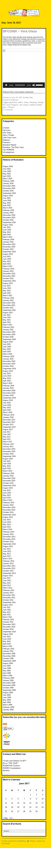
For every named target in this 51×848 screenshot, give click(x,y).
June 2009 (7, 668)
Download (29, 92)
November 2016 (9, 451)
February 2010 (8, 649)
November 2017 (9, 422)
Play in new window (17, 92)
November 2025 (9, 188)
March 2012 (7, 588)
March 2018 (7, 412)
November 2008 (9, 685)
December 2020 (9, 332)
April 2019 (7, 381)
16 (36, 803)
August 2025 (8, 196)
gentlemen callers (16, 102)
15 (30, 803)
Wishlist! (6, 771)
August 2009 (8, 663)
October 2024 (8, 220)
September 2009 (9, 661)
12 (12, 803)
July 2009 (6, 666)
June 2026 (7, 171)
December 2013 (9, 537)
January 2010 (8, 651)
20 (18, 807)
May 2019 (7, 378)
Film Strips (7, 133)
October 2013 (8, 542)
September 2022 (9, 281)
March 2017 (7, 442)
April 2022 (7, 293)
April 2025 (7, 205)
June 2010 (7, 639)
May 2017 (7, 437)
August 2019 (8, 371)
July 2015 (6, 490)
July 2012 (6, 578)
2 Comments (8, 110)
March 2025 (7, 208)
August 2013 (8, 546)
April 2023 (7, 264)
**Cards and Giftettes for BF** (14, 761)
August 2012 (8, 576)
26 (12, 811)
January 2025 (8, 213)
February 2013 (8, 561)
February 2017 (8, 444)
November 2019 (9, 364)
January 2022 (8, 300)
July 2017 (6, 432)
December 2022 (9, 274)
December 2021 (9, 303)
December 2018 (9, 390)
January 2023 (8, 271)
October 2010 (8, 629)
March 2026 (7, 179)
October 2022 (8, 278)
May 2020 (7, 349)
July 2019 (6, 373)
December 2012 (9, 566)
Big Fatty (29, 97)
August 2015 (8, 488)
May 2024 (7, 232)
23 (36, 807)
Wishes (11, 107)
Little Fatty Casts (9, 138)
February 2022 (8, 298)
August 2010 (8, 634)
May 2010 (7, 641)
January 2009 (8, 680)
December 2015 (9, 478)
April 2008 (7, 702)
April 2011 (7, 615)
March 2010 (7, 646)
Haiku (26, 102)
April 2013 (7, 556)
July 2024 (6, 227)
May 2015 (7, 495)
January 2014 (8, 534)
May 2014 (7, 524)
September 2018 (9, 398)
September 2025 (9, 193)
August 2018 (8, 400)
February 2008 (8, 707)
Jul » (11, 818)
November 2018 (9, 393)
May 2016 (7, 466)
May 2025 (7, 203)
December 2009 (9, 654)
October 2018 (8, 395)
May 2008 (7, 700)
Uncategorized (8, 152)
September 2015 (9, 485)
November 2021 (9, 305)
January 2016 (8, 476)
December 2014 (9, 507)
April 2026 (7, 176)
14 (24, 803)
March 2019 (7, 383)
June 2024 (7, 230)
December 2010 (9, 624)
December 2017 (9, 420)
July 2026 (6, 169)
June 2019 (7, 376)
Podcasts (14, 100)
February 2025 (8, 210)
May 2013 (7, 554)
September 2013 (9, 544)
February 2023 (8, 269)
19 (12, 807)
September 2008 (9, 690)
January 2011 (8, 622)
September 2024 (9, 222)
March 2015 (7, 500)
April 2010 (7, 644)
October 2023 (8, 249)
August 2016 (8, 459)
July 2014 (6, 520)
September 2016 (9, 456)
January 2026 (8, 183)
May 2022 (7, 291)
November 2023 (9, 247)
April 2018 (7, 410)
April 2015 (7, 498)
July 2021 (6, 315)
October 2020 (8, 337)
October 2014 (8, 512)
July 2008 (6, 695)
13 (18, 803)
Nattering (33, 102)
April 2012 (7, 585)
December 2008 (9, 683)
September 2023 (9, 252)
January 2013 (8, 563)
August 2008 (8, 693)
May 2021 (7, 320)
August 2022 (8, 283)
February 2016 (8, 473)
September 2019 (9, 369)
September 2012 (9, 573)
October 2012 (8, 571)
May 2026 (7, 174)
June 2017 (7, 434)
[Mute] (33, 85)
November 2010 (9, 627)
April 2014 (7, 527)
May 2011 (6, 612)
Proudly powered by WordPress (14, 841)
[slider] (40, 84)
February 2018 (8, 415)
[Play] (6, 85)
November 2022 (9, 276)
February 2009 (8, 678)
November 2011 (9, 598)
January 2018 (8, 417)
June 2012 (7, 580)
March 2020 (7, 354)
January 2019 (8, 388)
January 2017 (8, 447)
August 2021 (8, 313)
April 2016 (7, 468)
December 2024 (9, 215)
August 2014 (8, 517)
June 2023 (7, 259)
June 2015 (7, 493)
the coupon (24, 105)
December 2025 (9, 186)
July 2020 (6, 344)
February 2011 (8, 619)
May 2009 (7, 671)
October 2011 (8, 600)
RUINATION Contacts (11, 766)
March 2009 (7, 676)
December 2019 (9, 361)
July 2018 (6, 403)
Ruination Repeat (9, 145)
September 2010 (9, 632)
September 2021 (9, 310)
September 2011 (9, 602)
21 (24, 807)
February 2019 (8, 386)
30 (36, 811)
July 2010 (6, 637)
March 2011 (7, 617)
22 (30, 807)
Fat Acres (6, 130)
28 (24, 811)
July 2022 (6, 286)
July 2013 (6, 549)
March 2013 (7, 559)
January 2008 (8, 710)
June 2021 (7, 317)
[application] (24, 85)
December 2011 (9, 595)
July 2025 (6, 198)
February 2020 (8, 356)
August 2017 (8, 429)
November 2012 (9, 568)
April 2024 (7, 235)
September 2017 (9, 427)
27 (18, 811)
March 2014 (7, 529)
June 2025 (7, 200)
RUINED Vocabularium (12, 768)
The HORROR (8, 150)
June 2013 (7, 551)
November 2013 (9, 539)
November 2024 (9, 218)
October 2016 (8, 454)
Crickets (6, 128)
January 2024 (8, 242)
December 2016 (9, 449)
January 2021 (8, 330)
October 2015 (8, 483)
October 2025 (8, 191)
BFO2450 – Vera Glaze (20, 31)
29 (30, 811)
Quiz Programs (12, 105)
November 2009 (9, 656)
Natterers (6, 140)
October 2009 (8, 658)
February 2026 (8, 181)
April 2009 (7, 673)
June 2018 (7, 405)
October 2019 (8, 366)
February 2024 (8, 239)
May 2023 (7, 261)
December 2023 (9, 244)
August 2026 (8, 166)
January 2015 (8, 505)
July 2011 (6, 607)
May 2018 (7, 408)
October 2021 (8, 308)
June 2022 (7, 288)
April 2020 (7, 352)
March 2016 (7, 471)
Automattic (6, 843)
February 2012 (8, 590)
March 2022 (7, 295)
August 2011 (8, 605)
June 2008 (7, 697)
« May (5, 818)
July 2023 (6, 257)
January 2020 (8, 359)
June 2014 (7, 522)
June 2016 (7, 464)
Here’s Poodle (8, 135)
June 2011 (7, 610)
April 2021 (7, 322)
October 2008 (8, 688)
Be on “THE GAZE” (10, 763)
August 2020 (8, 342)
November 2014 (9, 510)
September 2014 (9, 515)
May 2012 (7, 583)
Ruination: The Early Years (13, 147)
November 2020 (9, 334)
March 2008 (7, 705)
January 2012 (8, 593)
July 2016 (6, 461)
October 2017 (8, 425)
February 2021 (8, 327)
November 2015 (9, 481)
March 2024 (7, 237)
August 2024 (8, 225)
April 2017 (7, 439)
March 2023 (7, 266)
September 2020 (9, 339)
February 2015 (8, 503)
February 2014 (8, 532)
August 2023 (8, 254)
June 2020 (7, 347)
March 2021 (7, 325)
